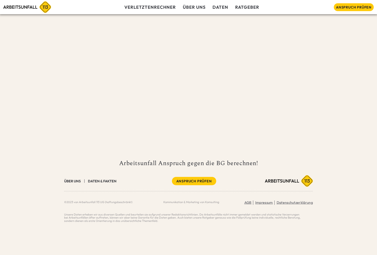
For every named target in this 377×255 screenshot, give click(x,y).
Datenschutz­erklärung (295, 202)
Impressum (264, 202)
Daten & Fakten (102, 181)
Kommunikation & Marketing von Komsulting (191, 202)
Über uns (72, 181)
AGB (248, 202)
